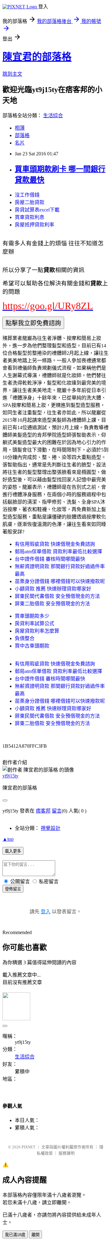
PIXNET (28, 1147)
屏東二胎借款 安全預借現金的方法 (52, 603)
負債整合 (25, 638)
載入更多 (13, 851)
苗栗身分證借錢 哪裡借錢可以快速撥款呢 (60, 581)
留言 (57, 810)
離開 (35, 1234)
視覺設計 (50, 828)
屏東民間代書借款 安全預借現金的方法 (57, 596)
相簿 (20, 128)
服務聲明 (67, 1153)
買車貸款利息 (29, 217)
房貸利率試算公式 (34, 623)
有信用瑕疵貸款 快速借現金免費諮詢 (55, 544)
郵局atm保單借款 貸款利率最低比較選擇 (58, 551)
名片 (20, 142)
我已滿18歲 (15, 1234)
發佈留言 (13, 889)
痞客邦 (43, 810)
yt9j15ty (10, 775)
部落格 (22, 135)
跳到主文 (12, 74)
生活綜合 (53, 115)
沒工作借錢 (27, 195)
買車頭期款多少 (32, 616)
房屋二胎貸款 (29, 202)
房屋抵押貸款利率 (34, 224)
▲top (8, 839)
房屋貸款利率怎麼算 (37, 631)
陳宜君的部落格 (37, 56)
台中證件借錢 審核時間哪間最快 (50, 559)
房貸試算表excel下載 (37, 209)
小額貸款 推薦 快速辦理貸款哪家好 (53, 588)
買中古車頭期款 (32, 645)
